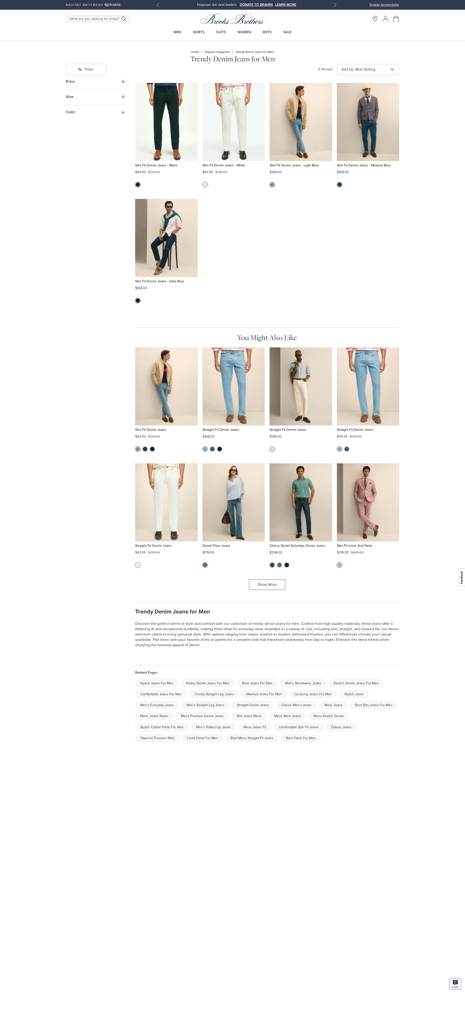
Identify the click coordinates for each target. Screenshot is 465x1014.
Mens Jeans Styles (154, 716)
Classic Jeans (341, 727)
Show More (267, 584)
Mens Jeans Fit (254, 727)
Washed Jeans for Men (264, 694)
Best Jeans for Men (257, 683)
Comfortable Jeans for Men (161, 694)
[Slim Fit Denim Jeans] (166, 386)
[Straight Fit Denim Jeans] (233, 386)
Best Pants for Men (301, 738)
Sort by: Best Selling (358, 69)
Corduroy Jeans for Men (313, 694)
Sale (287, 32)
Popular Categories (217, 52)
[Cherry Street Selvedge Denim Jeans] (301, 502)
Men (177, 32)
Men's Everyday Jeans (157, 705)
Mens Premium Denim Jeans (202, 716)
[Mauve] (339, 565)
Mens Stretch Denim (328, 716)
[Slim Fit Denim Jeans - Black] (166, 122)
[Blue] (272, 565)
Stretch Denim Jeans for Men (356, 683)
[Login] (385, 19)
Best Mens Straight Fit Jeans (252, 738)
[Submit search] (124, 18)
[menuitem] (177, 32)
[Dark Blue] (137, 300)
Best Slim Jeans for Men (373, 705)
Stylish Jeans (354, 694)
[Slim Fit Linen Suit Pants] (368, 502)
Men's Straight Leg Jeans (205, 705)
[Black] (137, 184)
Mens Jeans (333, 705)
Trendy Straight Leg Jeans (214, 694)
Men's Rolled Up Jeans (213, 727)
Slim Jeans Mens (249, 716)
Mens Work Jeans (287, 716)
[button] (396, 19)
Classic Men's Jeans (296, 705)
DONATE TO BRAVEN (256, 5)
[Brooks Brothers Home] (232, 19)
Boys (267, 32)
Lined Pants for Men (202, 738)
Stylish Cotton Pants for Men (162, 727)
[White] (205, 184)
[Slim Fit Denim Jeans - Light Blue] (301, 122)
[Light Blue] (272, 184)
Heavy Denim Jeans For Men (208, 683)
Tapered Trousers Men (157, 738)
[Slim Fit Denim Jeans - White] (233, 122)
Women (244, 32)
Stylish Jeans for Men (156, 683)
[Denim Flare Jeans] (233, 502)
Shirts (199, 32)
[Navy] (286, 565)
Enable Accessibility (384, 5)
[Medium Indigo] (205, 565)
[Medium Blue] (339, 184)
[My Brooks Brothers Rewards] (93, 5)
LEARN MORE (285, 5)
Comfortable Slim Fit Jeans (298, 727)
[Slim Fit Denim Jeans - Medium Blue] (368, 122)
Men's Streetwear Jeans (303, 683)
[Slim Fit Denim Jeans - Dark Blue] (166, 238)
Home (195, 52)
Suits (221, 32)
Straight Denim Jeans (253, 705)
